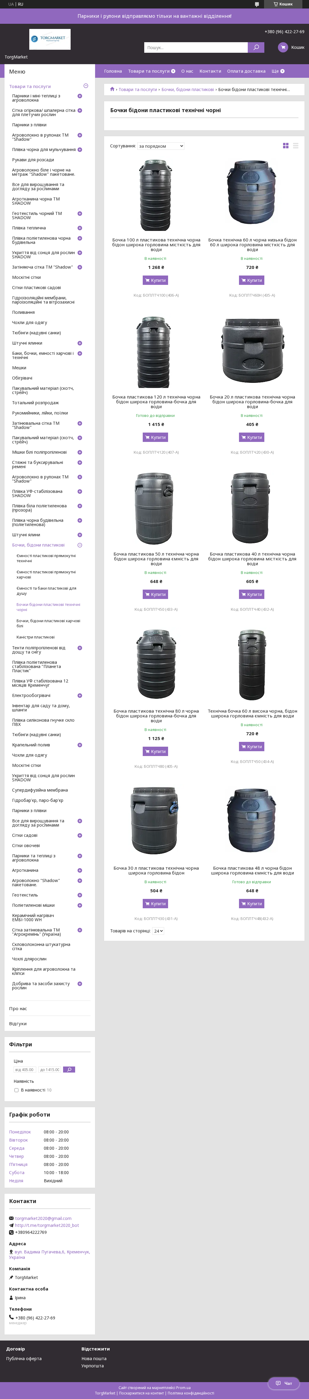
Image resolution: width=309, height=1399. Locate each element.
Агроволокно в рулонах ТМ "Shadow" (40, 137)
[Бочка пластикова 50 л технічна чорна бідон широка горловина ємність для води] (156, 507)
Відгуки (18, 1023)
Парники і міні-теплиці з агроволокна (36, 98)
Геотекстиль (25, 895)
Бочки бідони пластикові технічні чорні (48, 607)
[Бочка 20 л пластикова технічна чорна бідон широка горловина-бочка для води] (252, 350)
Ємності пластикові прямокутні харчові (46, 574)
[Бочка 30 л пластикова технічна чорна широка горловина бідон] (156, 821)
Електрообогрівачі (31, 695)
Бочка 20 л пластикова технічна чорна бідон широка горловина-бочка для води (252, 401)
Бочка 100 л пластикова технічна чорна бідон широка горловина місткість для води (156, 244)
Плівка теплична (29, 228)
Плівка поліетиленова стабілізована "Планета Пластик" (36, 666)
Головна (113, 71)
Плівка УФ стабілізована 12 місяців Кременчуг (40, 683)
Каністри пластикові (36, 637)
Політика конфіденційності (191, 1393)
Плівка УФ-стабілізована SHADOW (37, 493)
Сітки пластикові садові (36, 287)
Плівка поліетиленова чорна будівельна (41, 240)
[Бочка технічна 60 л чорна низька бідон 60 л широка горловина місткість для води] (252, 193)
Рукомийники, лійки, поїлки (40, 413)
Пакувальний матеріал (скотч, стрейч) (43, 390)
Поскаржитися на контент (141, 1393)
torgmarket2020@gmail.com (43, 1218)
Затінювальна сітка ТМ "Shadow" (35, 425)
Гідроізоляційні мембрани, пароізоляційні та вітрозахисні (43, 300)
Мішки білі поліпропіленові (39, 452)
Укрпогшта (92, 1366)
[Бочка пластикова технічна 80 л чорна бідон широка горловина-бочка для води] (156, 664)
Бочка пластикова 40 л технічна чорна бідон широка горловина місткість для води (252, 558)
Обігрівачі (22, 378)
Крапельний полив (31, 745)
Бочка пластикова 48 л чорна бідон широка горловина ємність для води (252, 870)
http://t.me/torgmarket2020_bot (47, 1225)
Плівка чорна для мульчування (44, 149)
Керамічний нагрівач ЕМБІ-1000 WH (33, 917)
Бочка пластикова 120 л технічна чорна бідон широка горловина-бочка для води (156, 401)
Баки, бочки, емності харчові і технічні (43, 355)
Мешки (19, 368)
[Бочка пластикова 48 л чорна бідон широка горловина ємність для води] (252, 821)
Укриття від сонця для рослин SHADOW (43, 255)
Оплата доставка (246, 71)
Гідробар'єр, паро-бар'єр (37, 800)
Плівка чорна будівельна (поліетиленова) (37, 522)
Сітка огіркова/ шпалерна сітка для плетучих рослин (43, 112)
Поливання (23, 312)
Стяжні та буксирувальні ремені (37, 464)
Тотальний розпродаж (35, 403)
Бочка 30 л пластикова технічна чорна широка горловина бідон (156, 870)
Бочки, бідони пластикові (187, 89)
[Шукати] (256, 47)
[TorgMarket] (50, 38)
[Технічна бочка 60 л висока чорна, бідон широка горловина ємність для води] (252, 664)
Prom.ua (183, 1387)
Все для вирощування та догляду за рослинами (38, 186)
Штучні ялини (26, 535)
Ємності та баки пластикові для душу (46, 591)
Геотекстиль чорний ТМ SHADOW (37, 215)
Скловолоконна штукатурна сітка (41, 946)
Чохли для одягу (29, 322)
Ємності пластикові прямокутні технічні (46, 558)
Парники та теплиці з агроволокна (34, 858)
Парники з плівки (29, 125)
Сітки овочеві (26, 845)
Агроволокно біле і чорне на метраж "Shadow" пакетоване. (43, 172)
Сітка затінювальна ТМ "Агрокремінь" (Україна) (36, 932)
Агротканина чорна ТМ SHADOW (36, 201)
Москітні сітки (26, 277)
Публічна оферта (24, 1358)
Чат (288, 1383)
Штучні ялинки (27, 343)
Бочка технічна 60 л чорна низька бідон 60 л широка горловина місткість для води (252, 244)
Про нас (18, 1008)
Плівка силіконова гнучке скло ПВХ (43, 722)
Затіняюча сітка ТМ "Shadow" (42, 267)
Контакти (210, 71)
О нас (187, 71)
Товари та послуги (149, 71)
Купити (158, 280)
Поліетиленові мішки (33, 905)
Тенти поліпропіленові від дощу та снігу (38, 650)
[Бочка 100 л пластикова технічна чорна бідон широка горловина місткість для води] (156, 193)
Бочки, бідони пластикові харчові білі (48, 623)
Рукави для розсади (33, 160)
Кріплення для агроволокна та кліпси (43, 971)
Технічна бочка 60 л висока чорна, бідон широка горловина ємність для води (252, 713)
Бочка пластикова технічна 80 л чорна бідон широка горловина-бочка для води (156, 715)
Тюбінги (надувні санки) (36, 333)
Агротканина (25, 870)
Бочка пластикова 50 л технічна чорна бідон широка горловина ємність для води (156, 558)
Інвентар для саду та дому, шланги (41, 708)
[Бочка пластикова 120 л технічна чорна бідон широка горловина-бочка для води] (156, 350)
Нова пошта (94, 1358)
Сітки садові (24, 835)
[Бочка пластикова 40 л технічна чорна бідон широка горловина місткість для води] (252, 507)
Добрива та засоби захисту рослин (41, 986)
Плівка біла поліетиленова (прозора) (39, 508)
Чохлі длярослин (29, 959)
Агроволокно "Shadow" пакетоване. (36, 882)
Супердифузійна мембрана (40, 790)
